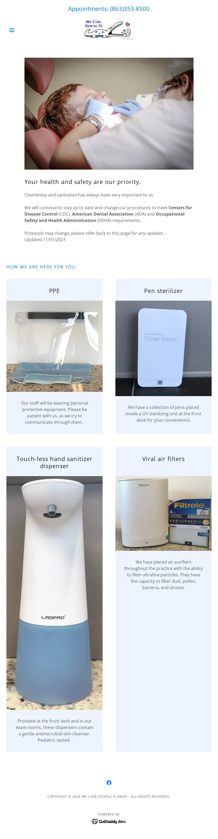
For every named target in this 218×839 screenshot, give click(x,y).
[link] (109, 30)
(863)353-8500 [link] (130, 8)
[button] (21, 30)
